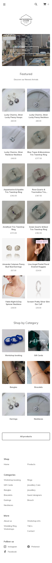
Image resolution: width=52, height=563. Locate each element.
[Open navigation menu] (4, 4)
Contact (31, 531)
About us (8, 521)
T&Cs (29, 526)
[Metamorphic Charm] (26, 20)
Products (31, 464)
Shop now (26, 50)
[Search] (36, 4)
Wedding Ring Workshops (10, 527)
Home (6, 464)
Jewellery (31, 490)
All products (26, 436)
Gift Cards (8, 485)
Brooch (30, 500)
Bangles (7, 490)
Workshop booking (12, 480)
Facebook (12, 551)
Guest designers (34, 495)
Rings (29, 480)
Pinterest (35, 546)
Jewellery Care (33, 485)
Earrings (7, 500)
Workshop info (34, 521)
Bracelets (8, 495)
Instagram (12, 546)
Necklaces (8, 505)
